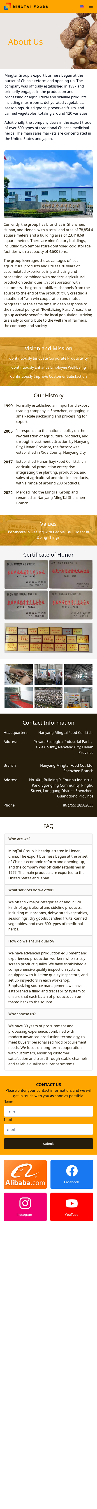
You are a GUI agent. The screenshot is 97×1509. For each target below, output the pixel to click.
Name (8, 1101)
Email (8, 1119)
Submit (48, 1143)
